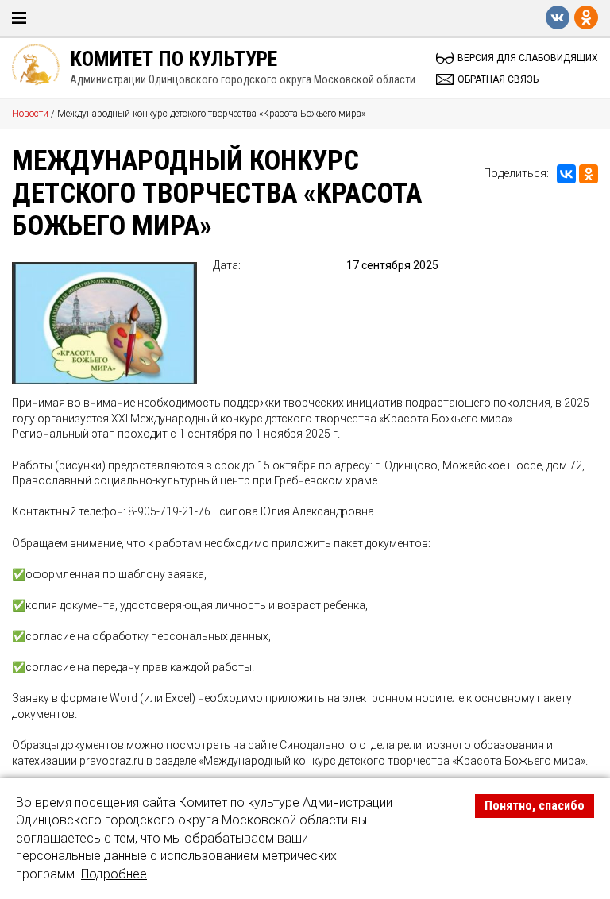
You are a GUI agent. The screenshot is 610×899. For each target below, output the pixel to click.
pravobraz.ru (111, 760)
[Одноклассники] (588, 173)
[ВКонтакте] (566, 173)
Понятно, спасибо (535, 805)
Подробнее (114, 874)
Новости (30, 113)
